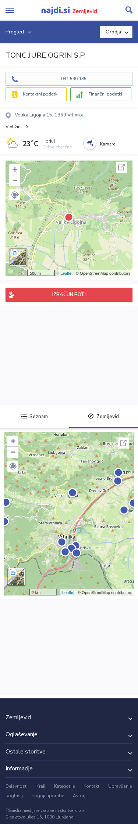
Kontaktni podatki (41, 94)
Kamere (107, 144)
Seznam (38, 416)
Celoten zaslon (121, 167)
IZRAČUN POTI (69, 294)
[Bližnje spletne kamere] (89, 143)
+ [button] (15, 169)
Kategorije (64, 786)
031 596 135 (73, 79)
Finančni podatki (105, 94)
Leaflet (66, 273)
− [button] (15, 180)
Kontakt (91, 786)
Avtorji (79, 796)
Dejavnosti (17, 786)
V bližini (14, 127)
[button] (14, 194)
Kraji (40, 786)
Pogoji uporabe (48, 796)
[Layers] (18, 257)
